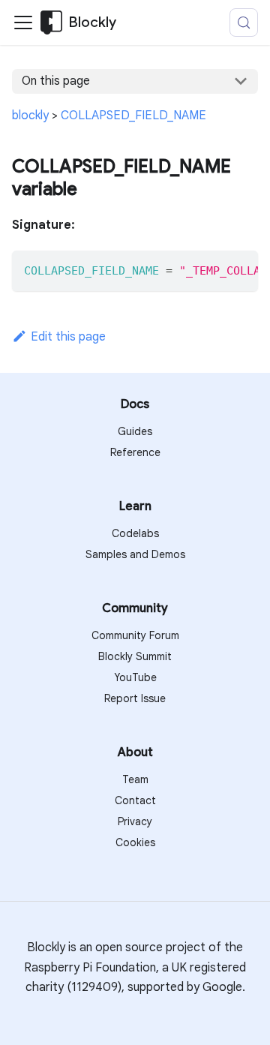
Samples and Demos (135, 554)
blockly (30, 115)
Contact (135, 800)
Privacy (135, 821)
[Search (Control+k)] (244, 22)
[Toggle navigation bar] (23, 22)
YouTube (135, 677)
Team (135, 779)
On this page (56, 81)
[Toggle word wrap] (212, 269)
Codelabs (135, 533)
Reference (135, 452)
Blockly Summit (135, 656)
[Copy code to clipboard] (239, 269)
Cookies (135, 842)
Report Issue (135, 698)
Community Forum (135, 635)
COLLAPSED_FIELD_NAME (133, 115)
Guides (135, 431)
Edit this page (68, 336)
